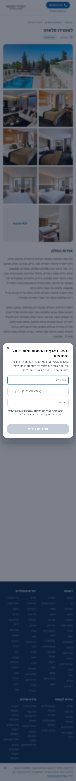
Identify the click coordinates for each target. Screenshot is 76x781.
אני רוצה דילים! (38, 429)
